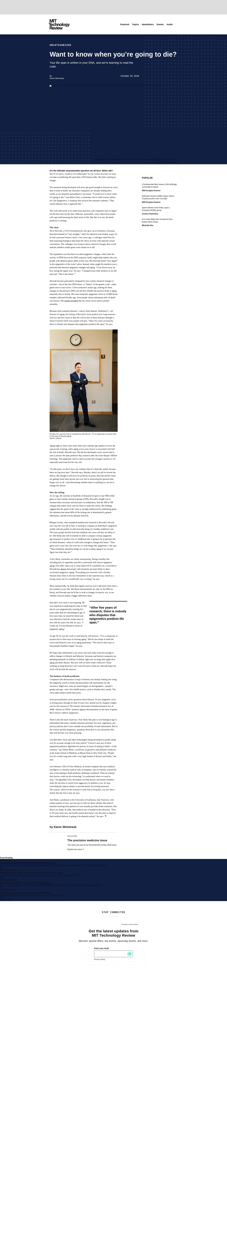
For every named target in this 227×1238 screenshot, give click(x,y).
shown (63, 569)
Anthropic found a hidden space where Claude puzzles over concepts (158, 197)
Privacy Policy (99, 959)
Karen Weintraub (57, 78)
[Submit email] (129, 953)
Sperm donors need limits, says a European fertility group (156, 208)
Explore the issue (74, 849)
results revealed (71, 301)
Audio (170, 24)
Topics (135, 24)
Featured (124, 24)
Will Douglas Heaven (151, 190)
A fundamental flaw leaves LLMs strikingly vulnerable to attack (159, 185)
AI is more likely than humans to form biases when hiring (157, 220)
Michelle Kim (147, 225)
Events (160, 24)
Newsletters (148, 24)
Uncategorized (60, 45)
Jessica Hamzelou (150, 214)
